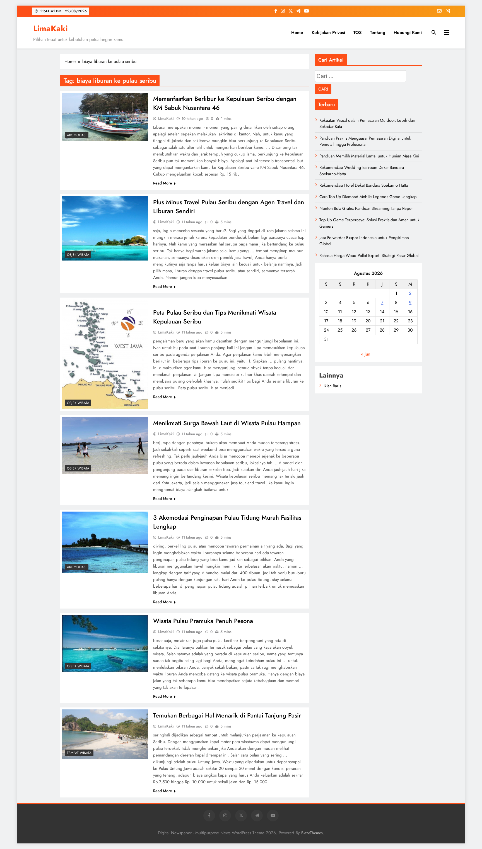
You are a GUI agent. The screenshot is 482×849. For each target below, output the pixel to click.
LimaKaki (50, 28)
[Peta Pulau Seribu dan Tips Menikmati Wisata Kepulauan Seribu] (105, 354)
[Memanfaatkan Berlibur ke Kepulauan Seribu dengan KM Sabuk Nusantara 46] (105, 117)
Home (297, 32)
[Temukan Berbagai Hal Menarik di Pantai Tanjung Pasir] (105, 734)
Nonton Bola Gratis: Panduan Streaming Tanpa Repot (366, 208)
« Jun (365, 354)
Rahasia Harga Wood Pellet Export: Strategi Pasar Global (368, 255)
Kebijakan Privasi (328, 32)
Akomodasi (76, 135)
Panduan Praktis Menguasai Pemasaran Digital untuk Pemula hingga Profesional (365, 141)
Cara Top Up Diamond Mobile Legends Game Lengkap (368, 197)
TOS (357, 32)
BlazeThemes (312, 833)
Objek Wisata (78, 254)
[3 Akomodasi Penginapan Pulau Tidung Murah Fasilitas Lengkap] (105, 542)
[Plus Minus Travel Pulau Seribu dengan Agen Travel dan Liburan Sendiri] (105, 228)
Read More (162, 183)
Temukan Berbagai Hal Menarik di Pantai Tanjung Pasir (227, 715)
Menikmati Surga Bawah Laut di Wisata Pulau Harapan (227, 423)
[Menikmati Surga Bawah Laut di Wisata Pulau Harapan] (105, 445)
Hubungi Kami (408, 32)
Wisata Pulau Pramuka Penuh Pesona (203, 620)
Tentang (377, 32)
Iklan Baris (332, 386)
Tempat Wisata (79, 752)
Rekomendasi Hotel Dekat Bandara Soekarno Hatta (363, 185)
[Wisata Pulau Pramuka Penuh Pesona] (105, 643)
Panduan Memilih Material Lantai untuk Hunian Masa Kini (369, 156)
